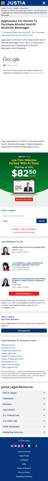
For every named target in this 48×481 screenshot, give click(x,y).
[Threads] (25, 446)
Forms (9, 8)
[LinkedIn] (12, 446)
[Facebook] (19, 446)
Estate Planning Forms (11, 350)
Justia (3, 8)
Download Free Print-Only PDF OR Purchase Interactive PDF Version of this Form (23, 33)
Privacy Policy (24, 472)
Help (24, 464)
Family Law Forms (9, 353)
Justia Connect (24, 452)
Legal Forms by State (10, 364)
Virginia (16, 8)
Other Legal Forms (9, 367)
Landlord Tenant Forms (11, 356)
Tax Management (40, 10)
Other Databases (11, 426)
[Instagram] (22, 446)
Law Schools (9, 409)
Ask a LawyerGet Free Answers (10, 318)
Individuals (8, 398)
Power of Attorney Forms (12, 359)
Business (7, 404)
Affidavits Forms (8, 345)
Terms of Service (24, 468)
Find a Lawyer (8, 210)
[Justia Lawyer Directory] (35, 446)
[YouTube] (15, 446)
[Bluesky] (29, 446)
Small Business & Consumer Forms (18, 340)
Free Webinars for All (12, 241)
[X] (32, 446)
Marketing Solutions (13, 432)
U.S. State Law (10, 420)
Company (24, 460)
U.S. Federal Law (11, 415)
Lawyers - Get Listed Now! (24, 229)
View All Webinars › (24, 293)
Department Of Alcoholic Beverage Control (16, 10)
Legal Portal (24, 456)
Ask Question (24, 330)
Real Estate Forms (9, 361)
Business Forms (8, 348)
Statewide (23, 8)
